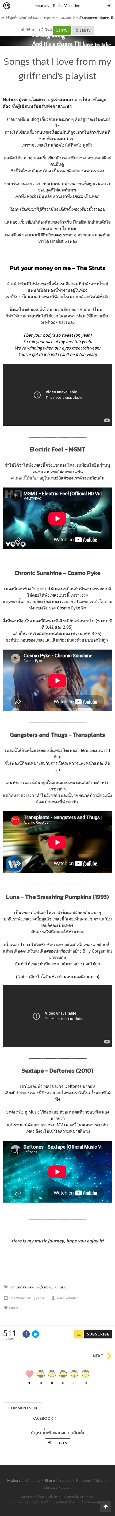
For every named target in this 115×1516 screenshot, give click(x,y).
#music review (22, 1287)
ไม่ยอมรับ (83, 30)
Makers (18, 6)
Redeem (83, 1480)
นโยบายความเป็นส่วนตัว (95, 18)
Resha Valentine (66, 5)
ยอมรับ (61, 30)
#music (60, 1287)
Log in (60, 1443)
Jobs (66, 1487)
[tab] (23, 1407)
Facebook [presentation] (44, 1420)
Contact (50, 1487)
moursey (42, 5)
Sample (65, 1480)
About (99, 1480)
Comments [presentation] (22, 1408)
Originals (32, 1480)
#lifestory (44, 1287)
